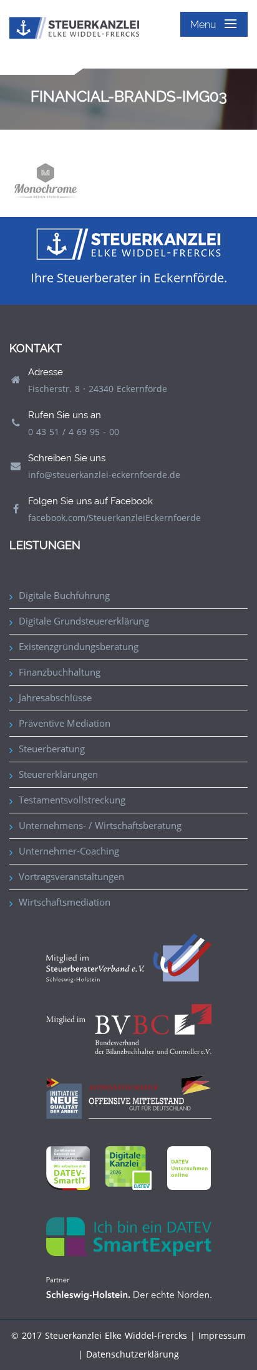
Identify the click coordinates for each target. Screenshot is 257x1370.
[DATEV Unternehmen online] (189, 1167)
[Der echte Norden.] (128, 1287)
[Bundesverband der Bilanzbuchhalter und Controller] (128, 1028)
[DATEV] (128, 1167)
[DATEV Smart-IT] (68, 1167)
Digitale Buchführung (64, 595)
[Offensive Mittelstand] (128, 1096)
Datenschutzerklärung (132, 1354)
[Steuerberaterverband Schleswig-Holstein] (128, 958)
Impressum (222, 1335)
